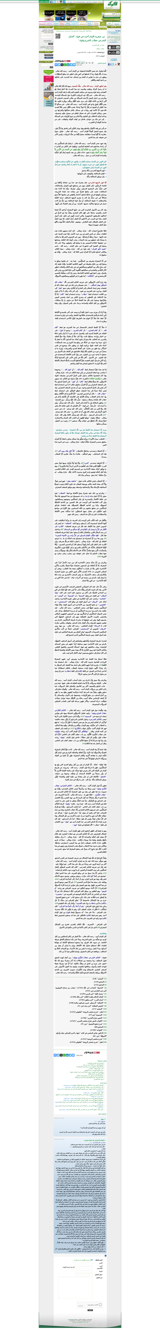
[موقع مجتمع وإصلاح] (96, 24)
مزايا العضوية (43, 46)
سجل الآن (48, 48)
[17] (75, 882)
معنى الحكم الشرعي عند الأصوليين (93, 1070)
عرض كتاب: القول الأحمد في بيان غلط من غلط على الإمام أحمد (86, 1109)
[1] (105, 403)
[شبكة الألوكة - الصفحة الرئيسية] (95, 2)
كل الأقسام (93, 27)
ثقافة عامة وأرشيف (96, 29)
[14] (84, 743)
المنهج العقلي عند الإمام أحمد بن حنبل (93, 1065)
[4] (89, 439)
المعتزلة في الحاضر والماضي (95, 1063)
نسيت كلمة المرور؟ (49, 41)
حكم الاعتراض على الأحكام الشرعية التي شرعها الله (89, 1077)
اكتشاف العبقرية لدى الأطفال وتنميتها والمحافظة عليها (88, 1085)
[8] (62, 529)
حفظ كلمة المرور (48, 40)
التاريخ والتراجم (79, 27)
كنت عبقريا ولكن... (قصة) (96, 1068)
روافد (82, 29)
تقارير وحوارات (88, 29)
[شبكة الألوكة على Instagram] (61, 2)
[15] (105, 873)
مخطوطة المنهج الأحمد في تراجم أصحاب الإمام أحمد (89, 1098)
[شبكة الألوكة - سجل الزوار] (89, 2)
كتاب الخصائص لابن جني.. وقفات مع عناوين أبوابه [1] (89, 1087)
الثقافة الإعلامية (87, 27)
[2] (104, 415)
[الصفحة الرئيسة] (102, 2)
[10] (99, 556)
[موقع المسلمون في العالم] (74, 24)
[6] (82, 463)
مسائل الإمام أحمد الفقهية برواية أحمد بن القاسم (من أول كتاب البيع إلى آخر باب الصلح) (79, 1094)
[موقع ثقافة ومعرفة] (103, 24)
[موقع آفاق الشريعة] (109, 24)
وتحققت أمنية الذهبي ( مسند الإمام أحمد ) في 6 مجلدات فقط (86, 1072)
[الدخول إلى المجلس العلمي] (110, 20)
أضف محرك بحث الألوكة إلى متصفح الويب (80, 1322)
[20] (98, 927)
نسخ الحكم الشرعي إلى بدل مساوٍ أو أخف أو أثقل (89, 1075)
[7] (59, 466)
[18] (99, 888)
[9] (105, 538)
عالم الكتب (104, 29)
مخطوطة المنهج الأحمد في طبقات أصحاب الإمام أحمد (88, 1100)
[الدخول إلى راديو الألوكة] (109, 17)
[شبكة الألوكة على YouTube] (57, 2)
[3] (70, 421)
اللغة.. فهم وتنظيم (98, 1092)
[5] (56, 451)
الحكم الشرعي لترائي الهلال (95, 1074)
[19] (56, 903)
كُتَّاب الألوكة (113, 27)
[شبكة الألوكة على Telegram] (64, 2)
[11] (101, 665)
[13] (72, 728)
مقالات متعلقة (100, 48)
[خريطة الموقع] (100, 2)
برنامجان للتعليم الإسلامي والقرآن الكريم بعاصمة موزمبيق (114, 35)
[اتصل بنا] (70, 2)
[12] (82, 716)
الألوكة (69, 1319)
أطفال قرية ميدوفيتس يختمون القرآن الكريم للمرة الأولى (114, 39)
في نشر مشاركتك (49, 54)
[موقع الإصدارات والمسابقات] (49, 24)
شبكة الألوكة (88, 31)
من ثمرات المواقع (76, 29)
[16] (56, 879)
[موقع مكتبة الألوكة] (61, 24)
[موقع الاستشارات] (82, 24)
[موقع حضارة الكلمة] (89, 24)
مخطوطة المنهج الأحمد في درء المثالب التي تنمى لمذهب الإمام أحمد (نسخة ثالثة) (81, 1102)
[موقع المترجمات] (42, 24)
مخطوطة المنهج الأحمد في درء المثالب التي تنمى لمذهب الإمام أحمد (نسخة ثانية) (81, 1105)
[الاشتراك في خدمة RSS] (99, 2)
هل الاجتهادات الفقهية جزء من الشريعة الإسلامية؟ (89, 1066)
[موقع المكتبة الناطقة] (56, 24)
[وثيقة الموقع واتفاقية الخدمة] (79, 2)
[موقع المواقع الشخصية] (67, 24)
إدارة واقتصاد (70, 27)
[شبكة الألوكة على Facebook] (51, 2)
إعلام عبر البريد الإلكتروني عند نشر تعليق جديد (82, 1260)
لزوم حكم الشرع (98, 1079)
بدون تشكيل (80, 62)
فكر (74, 27)
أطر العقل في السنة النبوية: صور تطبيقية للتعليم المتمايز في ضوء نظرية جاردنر (81, 1089)
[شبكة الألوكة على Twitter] (54, 2)
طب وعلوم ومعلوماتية (61, 27)
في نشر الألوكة (49, 57)
